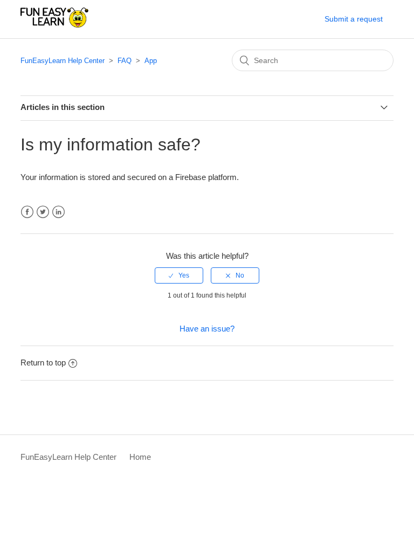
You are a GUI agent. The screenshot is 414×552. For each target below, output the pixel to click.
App (150, 61)
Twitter (43, 212)
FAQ (125, 61)
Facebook (27, 212)
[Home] (54, 24)
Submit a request (354, 19)
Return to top (43, 362)
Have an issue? (207, 328)
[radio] (179, 275)
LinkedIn (58, 212)
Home (140, 456)
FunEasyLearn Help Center (62, 61)
